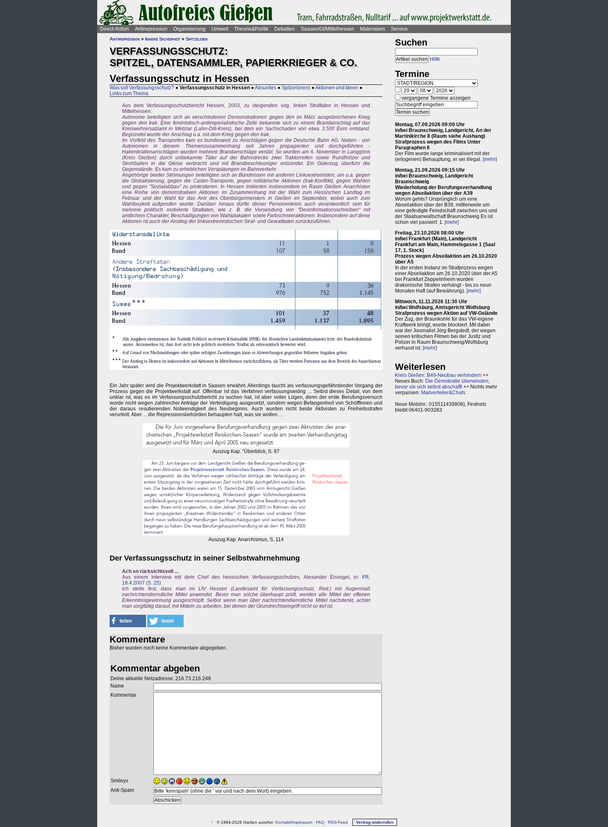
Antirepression (151, 29)
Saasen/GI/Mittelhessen (327, 29)
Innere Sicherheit (162, 39)
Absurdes (265, 88)
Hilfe (435, 59)
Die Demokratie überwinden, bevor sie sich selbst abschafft (442, 384)
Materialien (372, 29)
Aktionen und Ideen (336, 88)
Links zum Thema (129, 93)
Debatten (284, 29)
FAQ (320, 822)
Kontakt (282, 822)
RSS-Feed (338, 822)
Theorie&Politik (251, 29)
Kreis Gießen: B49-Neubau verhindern (438, 375)
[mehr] (490, 159)
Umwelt (219, 29)
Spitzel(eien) (296, 88)
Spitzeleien (197, 39)
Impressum (302, 822)
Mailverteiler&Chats (443, 393)
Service (399, 29)
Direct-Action (114, 29)
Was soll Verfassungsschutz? (142, 88)
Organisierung (189, 29)
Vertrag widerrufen (374, 822)
